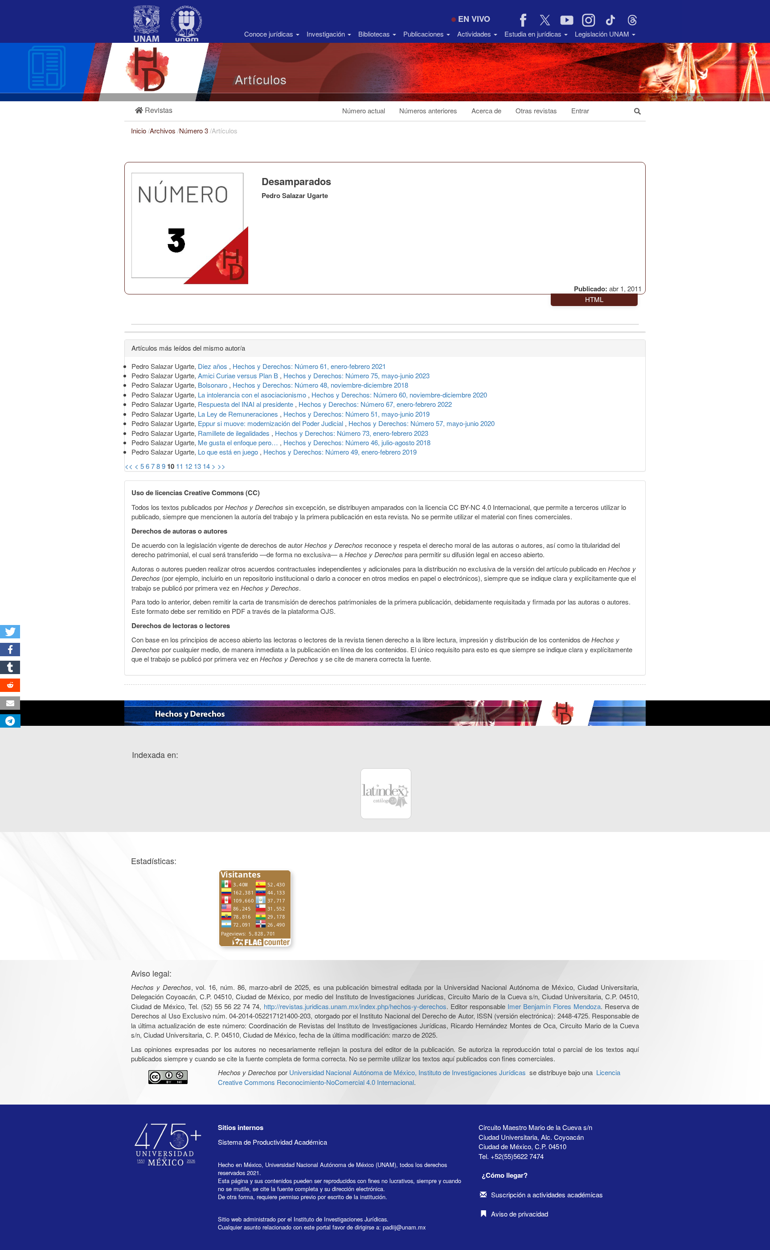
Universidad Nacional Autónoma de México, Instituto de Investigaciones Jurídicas (407, 1072)
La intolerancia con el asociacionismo (253, 394)
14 (206, 466)
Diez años (213, 366)
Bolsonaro (213, 384)
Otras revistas (536, 110)
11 (179, 466)
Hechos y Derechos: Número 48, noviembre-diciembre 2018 (320, 384)
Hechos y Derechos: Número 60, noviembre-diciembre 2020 (399, 394)
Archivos (163, 130)
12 (188, 466)
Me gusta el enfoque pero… (239, 442)
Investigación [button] (327, 33)
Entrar (580, 110)
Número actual (363, 110)
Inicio (139, 130)
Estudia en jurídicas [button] (533, 33)
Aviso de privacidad (519, 1213)
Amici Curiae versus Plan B (239, 375)
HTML (594, 299)
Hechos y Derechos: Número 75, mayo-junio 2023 (356, 375)
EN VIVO (474, 19)
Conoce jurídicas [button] (269, 33)
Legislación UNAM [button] (603, 33)
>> (221, 466)
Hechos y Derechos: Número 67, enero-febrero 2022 (375, 404)
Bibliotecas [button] (375, 33)
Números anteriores (428, 110)
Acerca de (486, 110)
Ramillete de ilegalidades (234, 433)
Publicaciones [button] (424, 33)
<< (129, 466)
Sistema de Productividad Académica (272, 1142)
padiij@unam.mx (404, 1227)
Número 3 (194, 130)
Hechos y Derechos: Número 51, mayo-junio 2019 (356, 413)
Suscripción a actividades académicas (547, 1194)
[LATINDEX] (385, 793)
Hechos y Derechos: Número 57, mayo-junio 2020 (421, 423)
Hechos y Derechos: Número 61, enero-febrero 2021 (309, 366)
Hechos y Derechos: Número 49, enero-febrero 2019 (340, 451)
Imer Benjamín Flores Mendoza (554, 1006)
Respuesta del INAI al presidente (246, 404)
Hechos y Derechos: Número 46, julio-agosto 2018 (356, 442)
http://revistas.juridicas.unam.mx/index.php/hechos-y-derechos (355, 1006)
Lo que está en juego (229, 451)
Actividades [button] (475, 33)
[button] (154, 110)
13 (197, 466)
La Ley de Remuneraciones (239, 413)
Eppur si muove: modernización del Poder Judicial (271, 423)
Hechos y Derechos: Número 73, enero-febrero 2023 (351, 433)
